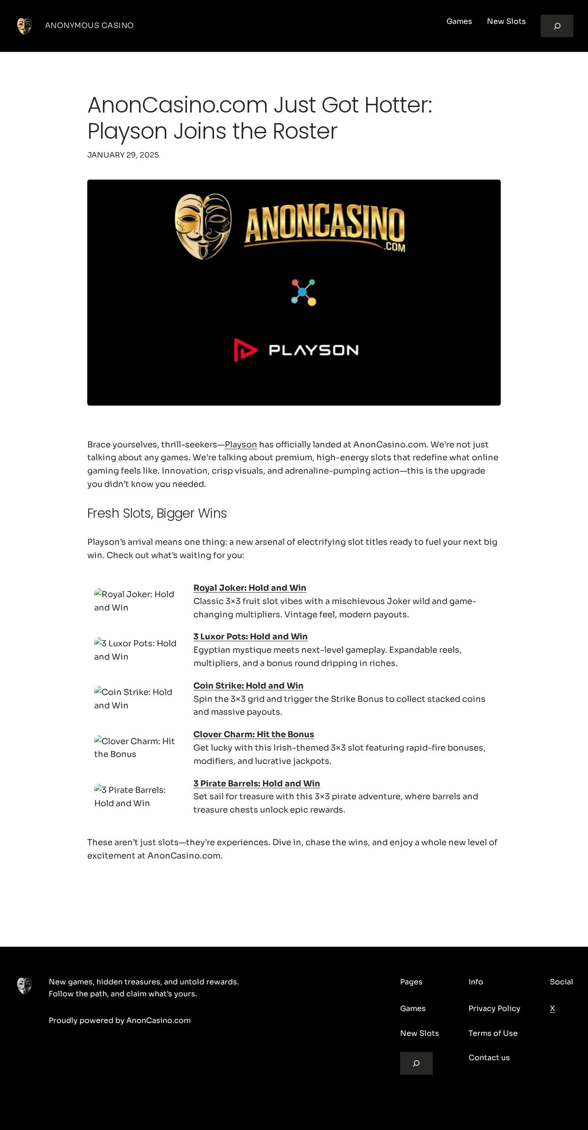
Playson (241, 445)
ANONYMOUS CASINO (89, 25)
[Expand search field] (557, 26)
